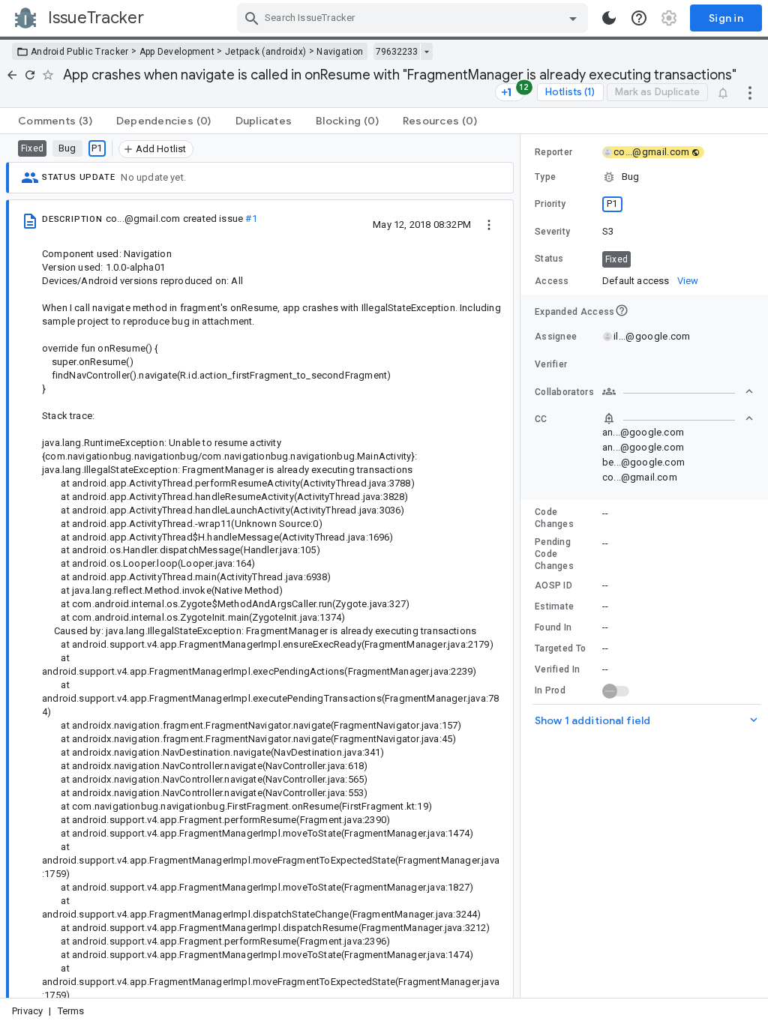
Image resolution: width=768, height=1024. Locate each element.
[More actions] (750, 92)
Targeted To (560, 648)
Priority (550, 204)
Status (549, 258)
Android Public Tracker (80, 51)
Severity (552, 231)
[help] (639, 18)
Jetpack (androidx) (265, 51)
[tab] (55, 120)
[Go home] (12, 75)
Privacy (27, 1011)
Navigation (339, 51)
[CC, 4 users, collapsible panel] (678, 418)
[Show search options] (573, 18)
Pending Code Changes (554, 554)
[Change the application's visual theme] (609, 18)
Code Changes (554, 518)
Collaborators (564, 392)
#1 (250, 218)
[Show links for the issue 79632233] (426, 51)
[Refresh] (30, 75)
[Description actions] (489, 224)
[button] (644, 176)
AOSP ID (553, 585)
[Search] (252, 18)
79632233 (397, 51)
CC (541, 419)
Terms (71, 1011)
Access (552, 281)
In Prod (550, 690)
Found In (553, 627)
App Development (177, 51)
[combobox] (414, 18)
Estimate (554, 606)
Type (545, 177)
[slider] (523, 566)
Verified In (557, 669)
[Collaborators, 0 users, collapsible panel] (678, 391)
